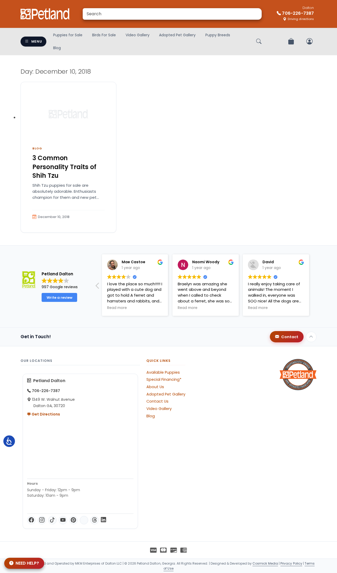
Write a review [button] (59, 297)
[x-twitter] (84, 520)
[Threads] (94, 520)
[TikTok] (52, 520)
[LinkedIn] (103, 520)
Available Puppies (163, 372)
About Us (155, 386)
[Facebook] (31, 520)
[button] (97, 287)
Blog (57, 47)
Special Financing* (163, 379)
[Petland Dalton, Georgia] (45, 14)
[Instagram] (42, 520)
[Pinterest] (73, 520)
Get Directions (45, 414)
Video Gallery (138, 35)
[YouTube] (63, 520)
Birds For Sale (104, 35)
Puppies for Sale (67, 35)
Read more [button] (117, 308)
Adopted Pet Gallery (177, 35)
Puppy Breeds (217, 35)
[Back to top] (311, 337)
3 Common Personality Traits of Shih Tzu (64, 167)
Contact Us (157, 401)
